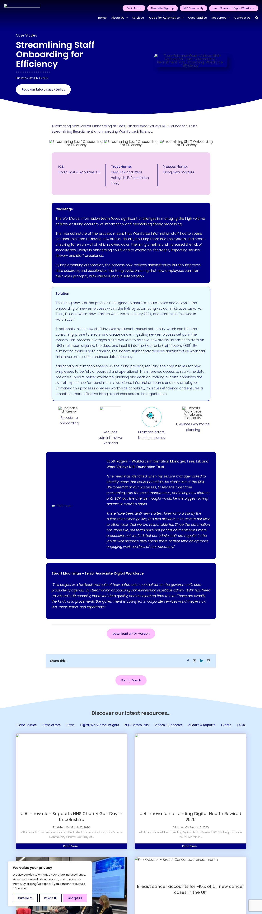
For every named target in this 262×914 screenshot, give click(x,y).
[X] (194, 660)
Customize (25, 898)
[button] (256, 18)
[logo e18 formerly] (22, 5)
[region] (50, 883)
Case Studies (26, 35)
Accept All (75, 898)
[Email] (208, 660)
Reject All (50, 898)
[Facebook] (188, 660)
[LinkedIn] (201, 660)
